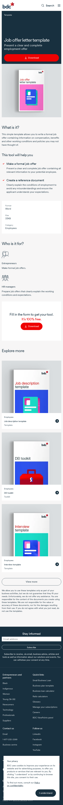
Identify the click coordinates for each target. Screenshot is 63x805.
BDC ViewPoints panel (43, 717)
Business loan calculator (43, 691)
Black (5, 683)
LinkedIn (37, 734)
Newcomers (8, 704)
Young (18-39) (9, 699)
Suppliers (7, 720)
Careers (36, 712)
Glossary (36, 702)
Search (50, 5)
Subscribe (31, 647)
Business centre (10, 744)
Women (6, 694)
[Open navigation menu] (59, 5)
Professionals (9, 715)
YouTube (36, 750)
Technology (8, 710)
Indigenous (8, 688)
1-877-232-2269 (10, 739)
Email (5, 734)
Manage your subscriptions (45, 707)
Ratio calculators (40, 696)
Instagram (37, 744)
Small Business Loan (42, 680)
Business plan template (43, 685)
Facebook (37, 739)
